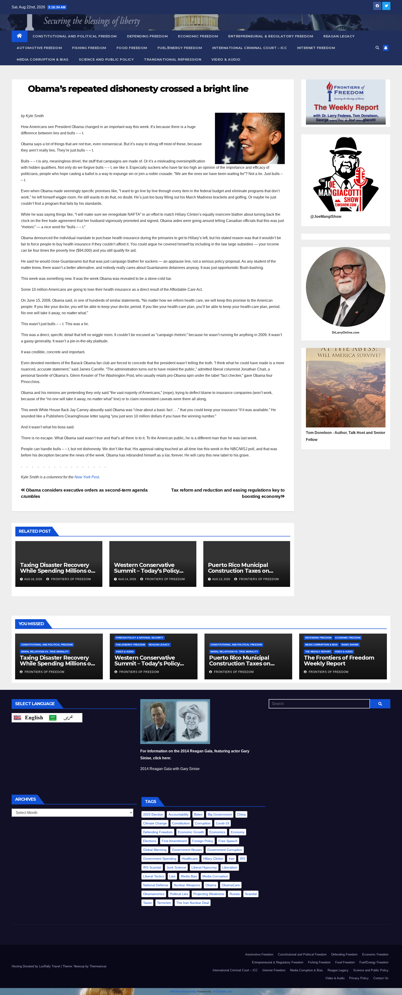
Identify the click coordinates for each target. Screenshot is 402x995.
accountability (178, 814)
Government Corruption (224, 850)
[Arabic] (64, 717)
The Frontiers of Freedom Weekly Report (339, 660)
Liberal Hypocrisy (204, 867)
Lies (172, 876)
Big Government (220, 814)
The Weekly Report (318, 651)
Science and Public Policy (106, 59)
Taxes (147, 903)
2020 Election (153, 814)
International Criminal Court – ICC (249, 48)
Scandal (251, 894)
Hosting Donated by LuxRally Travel (36, 966)
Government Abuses (187, 850)
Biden (198, 814)
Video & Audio (226, 59)
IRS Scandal (152, 867)
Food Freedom (132, 48)
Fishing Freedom (89, 48)
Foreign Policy (202, 841)
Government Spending (159, 858)
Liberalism (229, 867)
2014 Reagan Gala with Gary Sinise (170, 769)
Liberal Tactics (153, 876)
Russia (235, 894)
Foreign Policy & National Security (139, 637)
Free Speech (228, 841)
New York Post (86, 477)
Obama (210, 885)
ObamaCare (231, 885)
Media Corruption (215, 876)
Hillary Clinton (213, 858)
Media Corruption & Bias (43, 59)
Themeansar (98, 966)
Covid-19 (222, 823)
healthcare (190, 858)
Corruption (203, 823)
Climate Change (155, 823)
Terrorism (164, 903)
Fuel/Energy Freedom (179, 48)
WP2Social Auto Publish (183, 991)
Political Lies (179, 894)
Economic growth (191, 832)
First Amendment (174, 841)
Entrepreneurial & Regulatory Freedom (270, 36)
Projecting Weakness (208, 894)
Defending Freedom (147, 36)
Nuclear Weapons (187, 885)
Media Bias (189, 876)
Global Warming (155, 850)
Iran (231, 858)
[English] (29, 717)
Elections (149, 841)
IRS (242, 858)
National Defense (155, 885)
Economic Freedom (198, 36)
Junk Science (176, 867)
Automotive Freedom (39, 48)
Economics (217, 832)
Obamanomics (153, 894)
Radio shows (350, 644)
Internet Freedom (316, 48)
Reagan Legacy (339, 36)
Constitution (181, 823)
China (241, 814)
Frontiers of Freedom (70, 579)
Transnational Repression (172, 59)
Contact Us (381, 978)
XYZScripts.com (222, 991)
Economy (238, 832)
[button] (377, 48)
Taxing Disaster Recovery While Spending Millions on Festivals (57, 571)
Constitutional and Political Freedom (75, 36)
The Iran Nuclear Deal (192, 903)
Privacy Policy (359, 978)
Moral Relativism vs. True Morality (45, 651)
